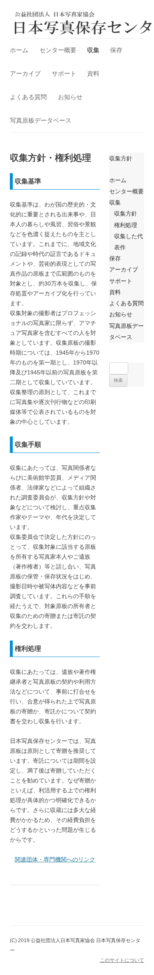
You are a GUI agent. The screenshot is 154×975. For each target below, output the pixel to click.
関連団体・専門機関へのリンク (55, 859)
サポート (64, 73)
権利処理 (125, 225)
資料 (93, 73)
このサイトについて (122, 960)
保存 (116, 49)
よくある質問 (28, 96)
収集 (93, 49)
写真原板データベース (40, 120)
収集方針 (120, 159)
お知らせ (70, 96)
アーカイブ (25, 73)
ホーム (19, 49)
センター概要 (57, 49)
